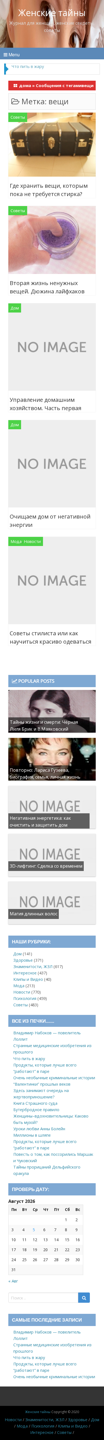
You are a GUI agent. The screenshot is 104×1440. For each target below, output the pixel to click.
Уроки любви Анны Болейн (39, 1128)
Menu (13, 54)
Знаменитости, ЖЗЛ (32, 966)
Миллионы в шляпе (32, 1135)
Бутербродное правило (36, 1109)
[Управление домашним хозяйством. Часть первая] (52, 348)
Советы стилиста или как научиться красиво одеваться (50, 637)
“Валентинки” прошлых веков (41, 1084)
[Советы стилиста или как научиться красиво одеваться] (52, 581)
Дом (15, 308)
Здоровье (23, 960)
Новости (32, 541)
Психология (24, 998)
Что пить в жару (29, 1058)
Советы (18, 117)
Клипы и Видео (28, 979)
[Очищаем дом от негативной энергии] (52, 465)
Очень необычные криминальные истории (54, 1077)
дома (25, 85)
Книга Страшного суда (35, 1103)
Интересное (25, 973)
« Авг (13, 1281)
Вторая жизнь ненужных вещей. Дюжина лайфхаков (47, 287)
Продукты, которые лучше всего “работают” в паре (44, 69)
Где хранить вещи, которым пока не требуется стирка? (49, 190)
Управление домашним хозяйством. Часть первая (45, 404)
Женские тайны (52, 13)
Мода (16, 541)
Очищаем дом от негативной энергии (50, 521)
